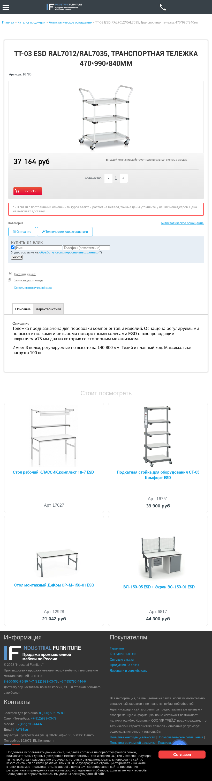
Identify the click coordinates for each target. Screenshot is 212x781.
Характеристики (48, 309)
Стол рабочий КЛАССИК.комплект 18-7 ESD (53, 472)
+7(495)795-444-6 (73, 681)
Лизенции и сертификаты (129, 670)
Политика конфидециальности (132, 737)
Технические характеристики (66, 232)
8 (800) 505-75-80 (52, 713)
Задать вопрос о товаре (28, 280)
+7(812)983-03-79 (44, 718)
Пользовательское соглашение (180, 737)
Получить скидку (25, 273)
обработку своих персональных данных (68, 252)
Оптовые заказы (122, 659)
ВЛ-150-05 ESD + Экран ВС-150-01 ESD (159, 587)
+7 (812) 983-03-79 (44, 681)
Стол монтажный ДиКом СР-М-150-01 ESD (54, 585)
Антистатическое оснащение (182, 223)
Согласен (182, 754)
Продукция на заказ (124, 665)
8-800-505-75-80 (16, 681)
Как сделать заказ (123, 654)
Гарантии (117, 648)
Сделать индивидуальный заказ (33, 287)
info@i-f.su (20, 729)
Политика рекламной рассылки (133, 743)
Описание (23, 232)
